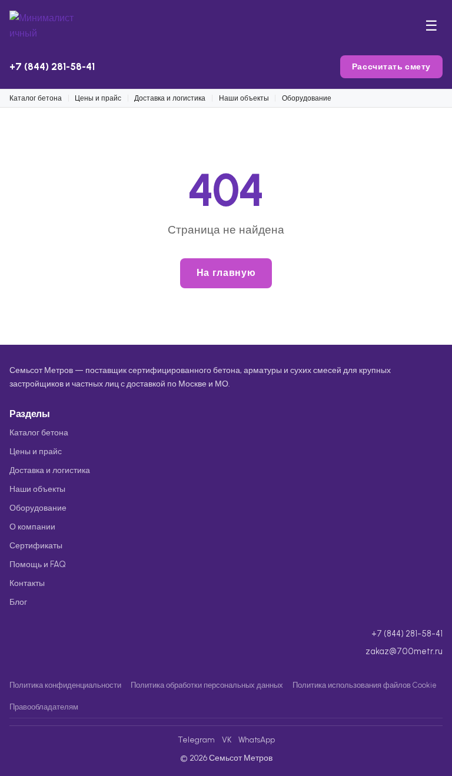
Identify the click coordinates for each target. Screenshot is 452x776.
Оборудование (306, 98)
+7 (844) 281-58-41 (52, 66)
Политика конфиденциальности (65, 685)
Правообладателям (43, 706)
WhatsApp (256, 739)
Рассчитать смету (391, 66)
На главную (226, 272)
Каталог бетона (35, 98)
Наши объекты (244, 98)
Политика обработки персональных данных (207, 685)
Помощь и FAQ (37, 564)
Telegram (196, 739)
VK (226, 739)
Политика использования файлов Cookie (365, 685)
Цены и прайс (98, 98)
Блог (18, 602)
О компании (32, 526)
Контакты (27, 583)
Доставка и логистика (169, 98)
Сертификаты (35, 545)
